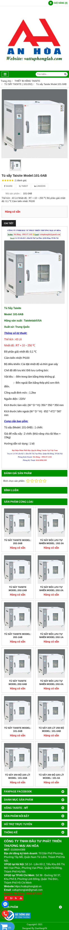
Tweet (24, 186)
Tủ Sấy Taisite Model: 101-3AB (17, 729)
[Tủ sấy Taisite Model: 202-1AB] (17, 616)
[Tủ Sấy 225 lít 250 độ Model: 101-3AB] (51, 710)
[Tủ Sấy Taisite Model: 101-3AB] (17, 710)
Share (9, 186)
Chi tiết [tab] (8, 223)
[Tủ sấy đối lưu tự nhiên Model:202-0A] (51, 663)
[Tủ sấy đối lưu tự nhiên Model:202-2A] (51, 569)
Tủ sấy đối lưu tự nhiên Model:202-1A (51, 635)
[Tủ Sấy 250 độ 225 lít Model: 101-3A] (51, 757)
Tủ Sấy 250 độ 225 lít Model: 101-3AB (17, 776)
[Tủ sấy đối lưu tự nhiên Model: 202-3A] (51, 522)
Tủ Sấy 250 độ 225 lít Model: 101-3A (51, 776)
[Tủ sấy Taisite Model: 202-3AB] (17, 522)
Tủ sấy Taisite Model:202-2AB (18, 589)
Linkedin (40, 186)
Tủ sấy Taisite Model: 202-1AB (17, 635)
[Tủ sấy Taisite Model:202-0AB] (17, 663)
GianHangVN (41, 928)
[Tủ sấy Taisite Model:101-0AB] (34, 123)
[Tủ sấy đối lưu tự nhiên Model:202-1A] (51, 616)
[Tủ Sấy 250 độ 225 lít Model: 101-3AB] (17, 757)
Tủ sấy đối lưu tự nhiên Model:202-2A (51, 589)
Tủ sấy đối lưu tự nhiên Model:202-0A (51, 682)
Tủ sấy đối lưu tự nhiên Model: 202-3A (51, 542)
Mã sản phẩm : (13, 193)
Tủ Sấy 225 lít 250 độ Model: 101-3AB (51, 729)
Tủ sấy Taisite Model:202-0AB (18, 682)
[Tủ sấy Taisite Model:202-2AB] (17, 569)
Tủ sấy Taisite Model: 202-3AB (17, 542)
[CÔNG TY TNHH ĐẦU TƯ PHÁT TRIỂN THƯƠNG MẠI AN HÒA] (34, 70)
